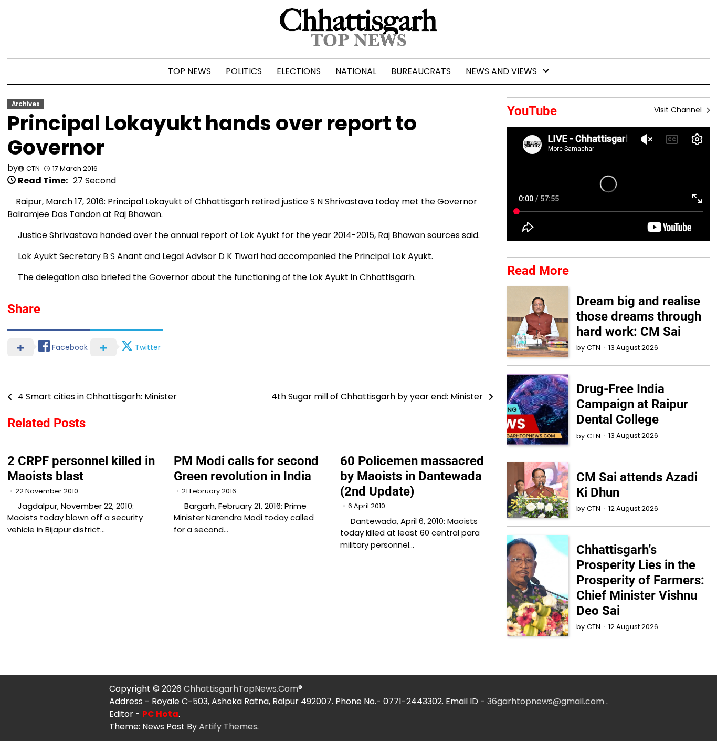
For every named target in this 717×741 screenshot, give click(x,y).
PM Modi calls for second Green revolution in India (246, 468)
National (355, 71)
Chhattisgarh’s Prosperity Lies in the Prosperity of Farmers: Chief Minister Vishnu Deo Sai (640, 580)
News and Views (501, 71)
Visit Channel (679, 110)
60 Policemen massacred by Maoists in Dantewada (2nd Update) (412, 476)
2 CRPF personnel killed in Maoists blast (81, 468)
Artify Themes (228, 727)
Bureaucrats (421, 71)
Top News (189, 71)
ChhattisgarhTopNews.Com (241, 689)
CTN (33, 168)
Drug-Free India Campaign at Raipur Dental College (632, 404)
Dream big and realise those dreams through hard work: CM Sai (638, 316)
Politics (244, 71)
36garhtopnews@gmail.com (546, 701)
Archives (26, 104)
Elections (299, 71)
